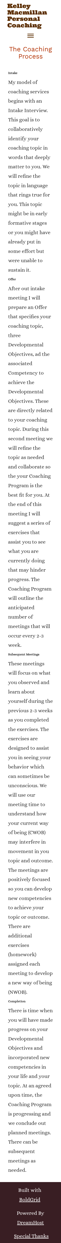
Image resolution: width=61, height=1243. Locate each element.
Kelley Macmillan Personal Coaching (27, 16)
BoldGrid (29, 1199)
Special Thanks (31, 1236)
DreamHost (30, 1222)
